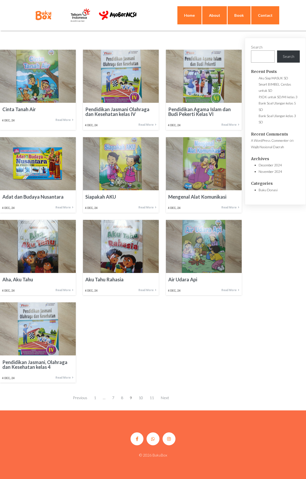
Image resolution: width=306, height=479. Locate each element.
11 (152, 397)
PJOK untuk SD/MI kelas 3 (278, 97)
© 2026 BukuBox (153, 455)
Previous (80, 397)
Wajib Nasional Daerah (267, 147)
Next (165, 397)
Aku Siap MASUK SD (273, 78)
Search (256, 47)
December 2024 (270, 165)
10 (141, 397)
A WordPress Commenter (270, 140)
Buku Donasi (268, 190)
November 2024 (270, 171)
